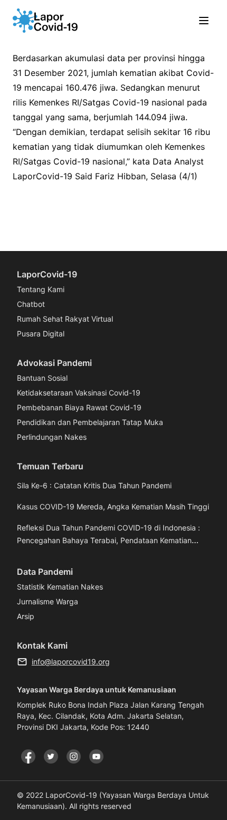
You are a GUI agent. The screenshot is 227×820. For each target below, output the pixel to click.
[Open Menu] (203, 20)
